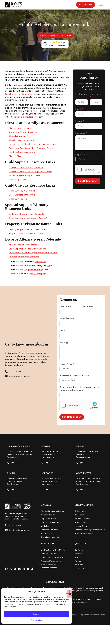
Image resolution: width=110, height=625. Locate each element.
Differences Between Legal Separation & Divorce (33, 252)
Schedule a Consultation (23, 116)
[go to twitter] (10, 569)
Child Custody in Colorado (22, 190)
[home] (13, 4)
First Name (81, 94)
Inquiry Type (81, 154)
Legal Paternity (81, 522)
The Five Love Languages (21, 140)
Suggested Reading (33, 269)
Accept (36, 614)
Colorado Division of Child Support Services (30, 171)
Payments (79, 564)
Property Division (48, 515)
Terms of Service (97, 614)
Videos (78, 561)
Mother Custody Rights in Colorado (90, 529)
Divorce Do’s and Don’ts (20, 128)
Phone (78, 121)
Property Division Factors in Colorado (27, 233)
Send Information (87, 181)
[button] (68, 591)
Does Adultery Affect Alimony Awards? (28, 218)
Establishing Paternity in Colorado (25, 175)
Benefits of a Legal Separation (24, 256)
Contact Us (79, 568)
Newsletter (40, 261)
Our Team (79, 550)
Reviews (78, 553)
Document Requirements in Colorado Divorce (31, 148)
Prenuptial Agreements (51, 561)
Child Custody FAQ (18, 198)
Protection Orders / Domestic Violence (49, 566)
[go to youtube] (28, 569)
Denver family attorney (21, 94)
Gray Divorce (46, 533)
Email (78, 109)
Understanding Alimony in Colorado (26, 214)
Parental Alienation (83, 518)
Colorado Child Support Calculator (26, 167)
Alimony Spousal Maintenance (54, 511)
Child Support (80, 511)
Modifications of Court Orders (53, 550)
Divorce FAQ (15, 156)
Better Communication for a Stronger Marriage (32, 144)
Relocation (79, 515)
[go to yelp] (23, 569)
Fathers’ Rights (81, 526)
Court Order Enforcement (52, 557)
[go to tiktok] (32, 569)
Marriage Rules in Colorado (22, 152)
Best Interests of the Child (22, 194)
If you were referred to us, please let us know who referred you (79, 388)
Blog (49, 265)
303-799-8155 (86, 4)
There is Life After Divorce (21, 136)
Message (80, 133)
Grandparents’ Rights (84, 533)
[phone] (8, 462)
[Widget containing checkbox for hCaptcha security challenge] (88, 170)
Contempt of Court (49, 553)
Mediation (45, 526)
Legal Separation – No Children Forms (27, 248)
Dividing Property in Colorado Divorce (27, 229)
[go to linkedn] (19, 569)
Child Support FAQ (18, 179)
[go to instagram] (15, 569)
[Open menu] (101, 5)
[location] (13, 462)
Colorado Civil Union (49, 529)
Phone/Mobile (66, 318)
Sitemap (72, 614)
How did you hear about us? (74, 375)
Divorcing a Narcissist (50, 537)
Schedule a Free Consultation (55, 35)
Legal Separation (48, 518)
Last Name (95, 94)
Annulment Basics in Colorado (24, 244)
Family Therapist (37, 273)
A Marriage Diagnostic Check (23, 132)
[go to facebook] (6, 569)
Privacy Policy (36, 620)
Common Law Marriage (51, 522)
